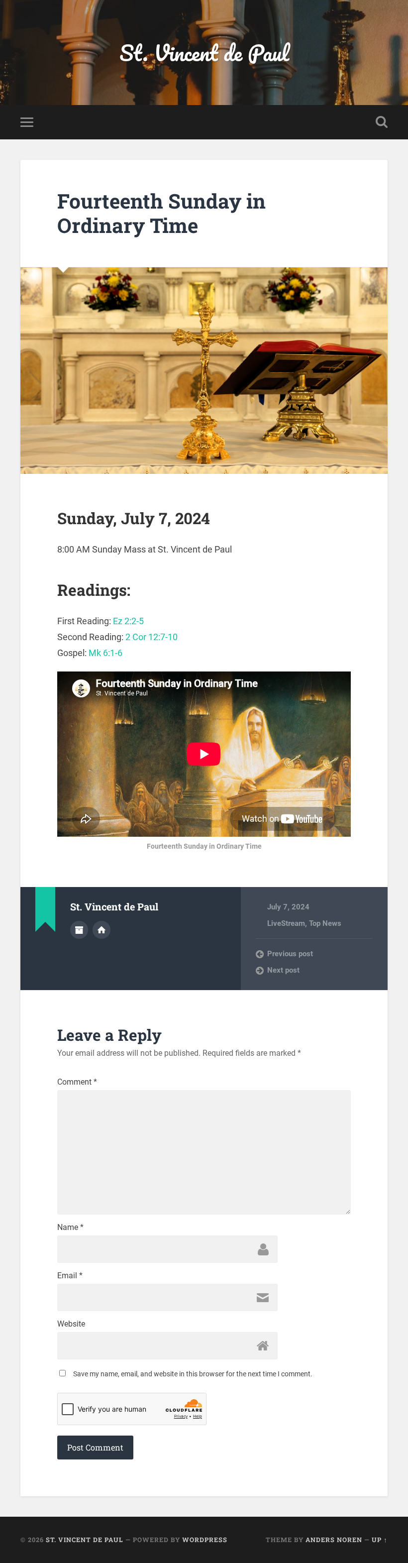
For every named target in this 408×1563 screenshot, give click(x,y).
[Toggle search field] (382, 122)
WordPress (204, 1540)
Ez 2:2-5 (128, 621)
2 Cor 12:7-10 (151, 637)
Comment (77, 1082)
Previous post (290, 953)
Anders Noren (334, 1540)
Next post (283, 970)
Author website (101, 930)
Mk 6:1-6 (105, 653)
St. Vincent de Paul (204, 52)
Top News (325, 923)
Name (70, 1227)
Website (71, 1324)
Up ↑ (380, 1540)
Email (70, 1276)
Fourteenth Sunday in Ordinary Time (161, 213)
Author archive (79, 930)
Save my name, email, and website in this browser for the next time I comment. (192, 1374)
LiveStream (286, 923)
